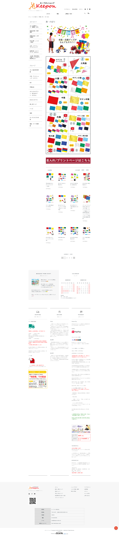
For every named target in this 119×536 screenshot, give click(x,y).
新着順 (87, 170)
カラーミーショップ (48, 530)
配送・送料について (59, 489)
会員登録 (86, 489)
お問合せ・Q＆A (68, 13)
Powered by (53, 533)
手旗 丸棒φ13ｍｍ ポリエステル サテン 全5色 (49, 185)
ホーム (30, 16)
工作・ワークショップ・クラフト (34, 77)
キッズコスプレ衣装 (34, 118)
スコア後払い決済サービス (78, 388)
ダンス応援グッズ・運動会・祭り (38, 16)
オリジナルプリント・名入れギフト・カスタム (34, 93)
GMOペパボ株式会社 (63, 530)
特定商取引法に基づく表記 (60, 495)
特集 (58, 13)
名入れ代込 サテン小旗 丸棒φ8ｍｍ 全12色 (74, 207)
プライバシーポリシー (59, 497)
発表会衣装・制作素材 (34, 31)
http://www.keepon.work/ (56, 523)
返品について (57, 491)
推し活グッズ (33, 104)
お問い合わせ (87, 495)
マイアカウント (67, 9)
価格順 (83, 170)
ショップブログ (74, 487)
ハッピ (31, 108)
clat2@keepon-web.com (56, 520)
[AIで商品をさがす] (116, 528)
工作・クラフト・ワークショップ (34, 46)
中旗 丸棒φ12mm (61, 237)
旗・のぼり (47, 16)
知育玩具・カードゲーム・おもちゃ (34, 51)
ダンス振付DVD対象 (34, 71)
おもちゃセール (34, 99)
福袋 (31, 113)
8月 (30, 82)
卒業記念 (32, 87)
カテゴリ (48, 13)
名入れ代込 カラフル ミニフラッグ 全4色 (49, 239)
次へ (74, 258)
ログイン (81, 9)
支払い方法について (59, 493)
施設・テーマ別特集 (34, 124)
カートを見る (87, 493)
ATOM (75, 491)
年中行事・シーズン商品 (34, 41)
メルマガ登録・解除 (75, 489)
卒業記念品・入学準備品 (34, 36)
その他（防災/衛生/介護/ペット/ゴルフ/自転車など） (35, 57)
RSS (72, 491)
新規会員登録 (74, 9)
